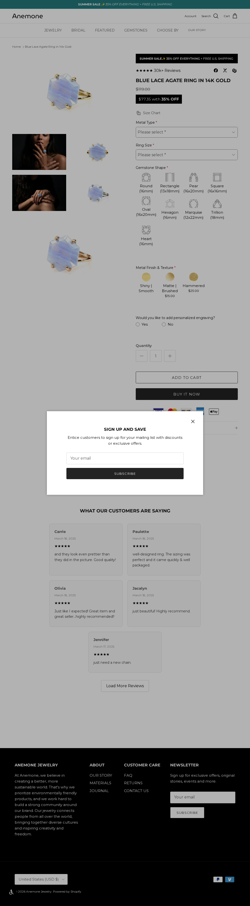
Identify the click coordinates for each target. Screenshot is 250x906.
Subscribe (124, 473)
